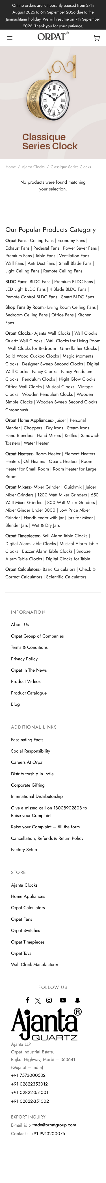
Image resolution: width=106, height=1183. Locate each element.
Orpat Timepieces (27, 942)
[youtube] (63, 1000)
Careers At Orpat (27, 762)
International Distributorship (37, 796)
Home (11, 167)
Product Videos (25, 681)
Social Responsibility (30, 751)
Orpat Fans (21, 919)
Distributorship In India (32, 774)
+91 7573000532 (28, 1075)
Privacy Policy (24, 659)
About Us (20, 624)
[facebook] (27, 1000)
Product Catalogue (29, 693)
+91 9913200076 (48, 1133)
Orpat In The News (29, 670)
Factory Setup (24, 849)
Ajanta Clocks (33, 167)
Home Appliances (28, 896)
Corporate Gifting (28, 785)
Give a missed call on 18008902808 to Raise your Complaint (49, 812)
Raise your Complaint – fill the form (45, 827)
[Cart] (96, 38)
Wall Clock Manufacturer (34, 964)
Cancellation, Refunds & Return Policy (47, 838)
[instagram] (49, 1000)
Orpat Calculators (28, 907)
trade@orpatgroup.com (54, 1125)
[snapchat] (77, 1000)
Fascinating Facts (27, 739)
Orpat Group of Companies (37, 636)
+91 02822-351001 (29, 1092)
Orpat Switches (25, 930)
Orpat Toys (21, 953)
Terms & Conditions (29, 647)
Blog (15, 704)
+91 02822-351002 (30, 1101)
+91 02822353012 (29, 1084)
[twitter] (38, 1004)
